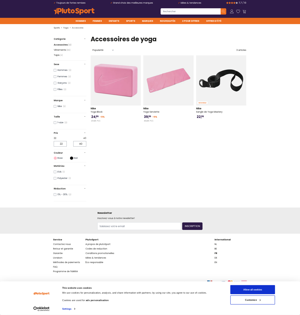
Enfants (114, 21)
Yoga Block (96, 110)
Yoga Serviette (151, 110)
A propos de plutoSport (97, 244)
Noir (76, 158)
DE (216, 257)
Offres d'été (213, 21)
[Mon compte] (232, 11)
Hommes (81, 21)
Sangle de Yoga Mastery (209, 110)
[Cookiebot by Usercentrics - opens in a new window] (41, 309)
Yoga (65, 28)
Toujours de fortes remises (70, 2)
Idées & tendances (191, 2)
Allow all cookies (252, 289)
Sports (130, 21)
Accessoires (77, 28)
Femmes (97, 21)
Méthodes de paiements (66, 262)
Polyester (63, 178)
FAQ (55, 266)
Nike (60, 106)
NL (216, 244)
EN (216, 262)
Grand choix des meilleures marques (133, 2)
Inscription (192, 226)
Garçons (62, 82)
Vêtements (62, 49)
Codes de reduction (96, 248)
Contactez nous (62, 244)
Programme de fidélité (65, 271)
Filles (60, 89)
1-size (60, 122)
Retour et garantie (63, 248)
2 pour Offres (190, 21)
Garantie (58, 253)
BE (216, 248)
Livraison (57, 257)
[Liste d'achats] (238, 11)
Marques (147, 21)
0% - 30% (63, 194)
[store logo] (74, 11)
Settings (66, 308)
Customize (251, 299)
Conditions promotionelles (99, 253)
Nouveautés (167, 21)
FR (216, 253)
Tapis (58, 55)
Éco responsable (94, 262)
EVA (59, 171)
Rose (60, 158)
